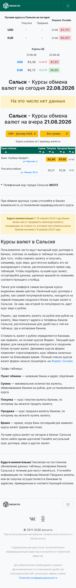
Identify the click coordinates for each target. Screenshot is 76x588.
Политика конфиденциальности (38, 577)
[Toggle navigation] (68, 5)
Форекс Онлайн (62, 361)
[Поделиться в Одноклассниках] (43, 519)
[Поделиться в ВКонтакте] (32, 519)
